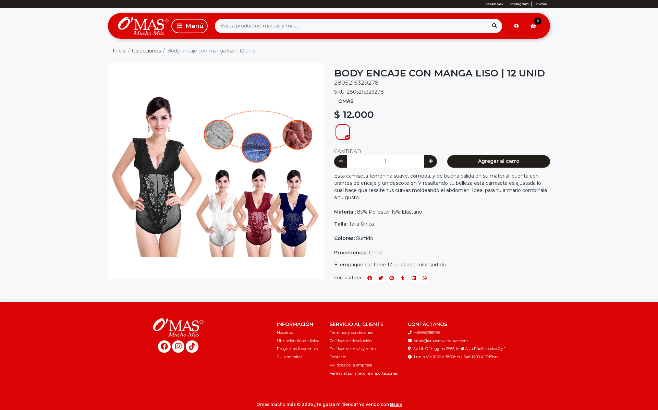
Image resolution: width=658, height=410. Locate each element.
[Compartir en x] (381, 278)
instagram (519, 4)
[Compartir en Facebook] (370, 278)
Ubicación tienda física (298, 340)
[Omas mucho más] (138, 26)
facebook (494, 4)
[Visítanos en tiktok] (192, 346)
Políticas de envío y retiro (353, 348)
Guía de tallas (289, 356)
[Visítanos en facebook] (164, 346)
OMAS (345, 101)
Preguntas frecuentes (297, 348)
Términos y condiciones (351, 332)
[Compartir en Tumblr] (402, 278)
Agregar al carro (499, 161)
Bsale (396, 404)
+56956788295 (427, 332)
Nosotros (285, 332)
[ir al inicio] (178, 327)
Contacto (338, 356)
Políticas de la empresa (351, 365)
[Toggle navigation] (189, 26)
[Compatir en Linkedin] (413, 278)
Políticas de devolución (351, 340)
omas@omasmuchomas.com (441, 340)
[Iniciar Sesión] (516, 26)
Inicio (119, 51)
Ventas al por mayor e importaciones (364, 373)
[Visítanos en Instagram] (178, 346)
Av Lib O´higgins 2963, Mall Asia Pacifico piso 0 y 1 (459, 348)
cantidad (347, 151)
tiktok (541, 4)
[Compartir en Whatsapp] (424, 278)
